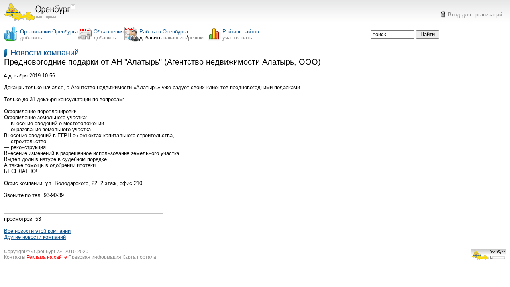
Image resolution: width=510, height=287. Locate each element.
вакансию (174, 38)
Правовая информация (94, 257)
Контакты (15, 257)
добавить (31, 38)
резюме (197, 38)
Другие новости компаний (35, 237)
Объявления (109, 32)
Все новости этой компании (37, 231)
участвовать (237, 38)
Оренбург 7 (46, 251)
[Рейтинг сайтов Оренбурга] (488, 259)
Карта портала (139, 257)
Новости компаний (44, 52)
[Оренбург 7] (40, 23)
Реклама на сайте (47, 257)
